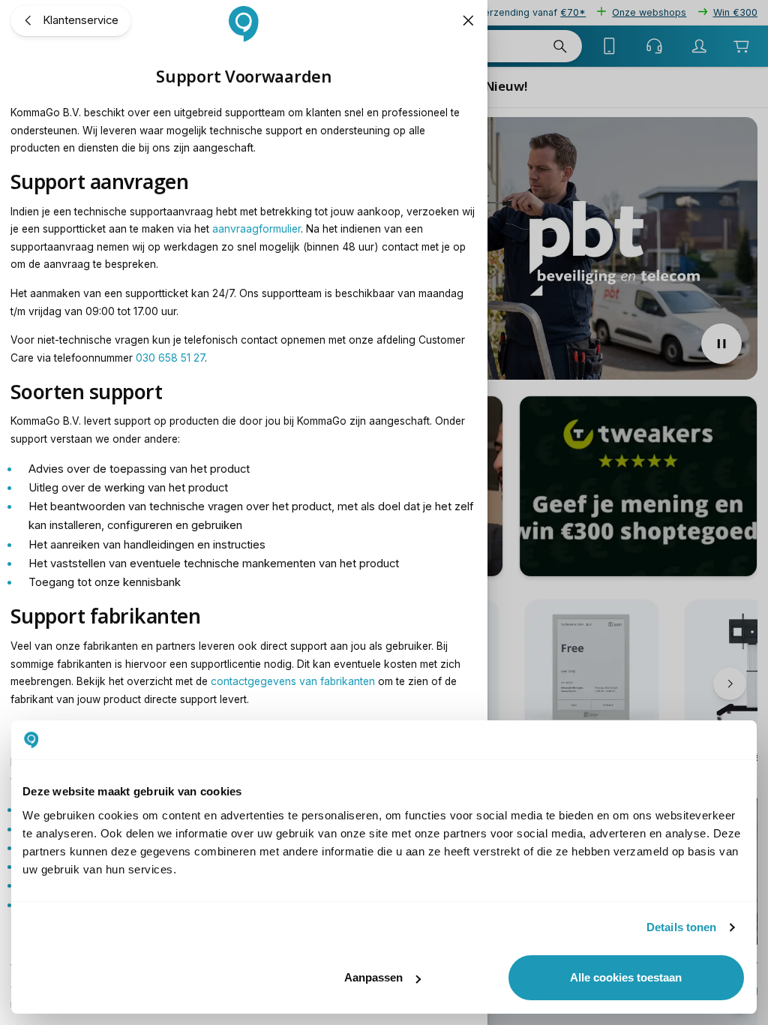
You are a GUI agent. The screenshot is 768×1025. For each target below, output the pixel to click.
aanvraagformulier (256, 229)
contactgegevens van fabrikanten (293, 681)
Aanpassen (373, 977)
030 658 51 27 (170, 358)
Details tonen (681, 927)
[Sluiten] (468, 20)
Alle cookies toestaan (626, 977)
